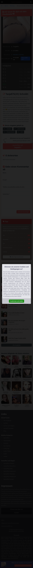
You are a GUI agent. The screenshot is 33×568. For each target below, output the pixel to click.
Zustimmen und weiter (16, 301)
